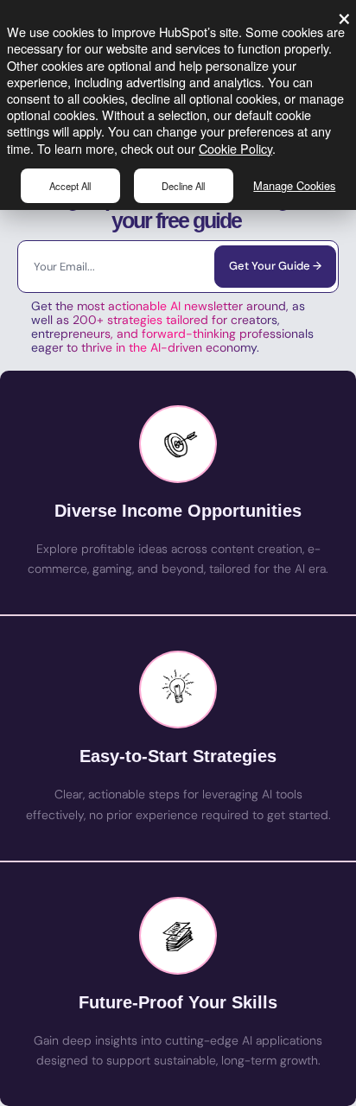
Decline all (183, 186)
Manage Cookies (294, 185)
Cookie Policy (235, 148)
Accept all (70, 186)
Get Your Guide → (275, 265)
